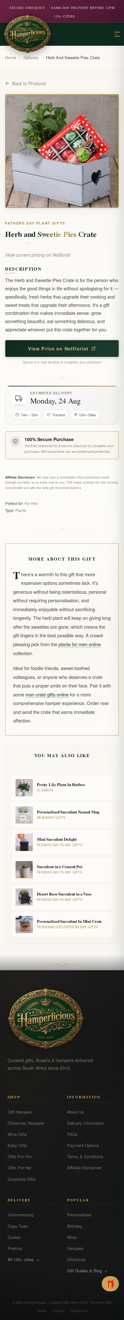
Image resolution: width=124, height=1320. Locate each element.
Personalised (79, 1215)
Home (10, 57)
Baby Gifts (17, 1145)
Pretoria (15, 1248)
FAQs (72, 1134)
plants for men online (80, 644)
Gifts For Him (20, 1156)
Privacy (59, 1310)
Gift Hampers (20, 1112)
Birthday (74, 1226)
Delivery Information (85, 1123)
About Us (75, 1112)
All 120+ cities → (23, 1259)
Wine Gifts (17, 1134)
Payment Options (83, 1145)
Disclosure (79, 1310)
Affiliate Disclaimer (84, 1168)
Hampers (75, 1248)
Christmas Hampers (26, 1123)
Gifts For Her (19, 1168)
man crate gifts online (47, 694)
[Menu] (117, 34)
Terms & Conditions (85, 1156)
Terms (41, 1310)
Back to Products (29, 83)
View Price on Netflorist (58, 348)
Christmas (76, 1259)
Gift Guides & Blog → (87, 1271)
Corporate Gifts (22, 1179)
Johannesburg (20, 1215)
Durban (14, 1237)
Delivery (31, 57)
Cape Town (18, 1226)
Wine (71, 1237)
